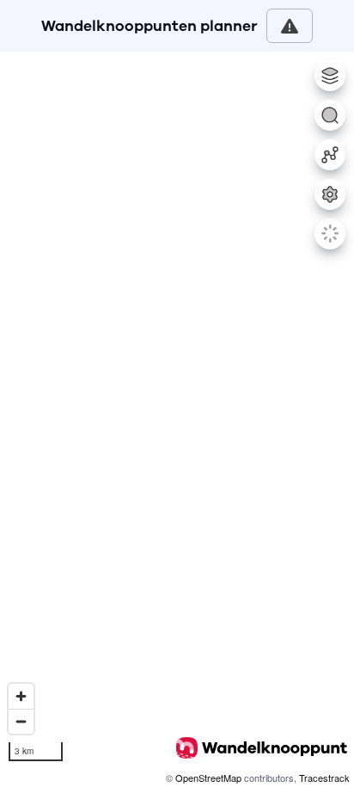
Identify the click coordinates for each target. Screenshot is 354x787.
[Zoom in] (21, 696)
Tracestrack (324, 777)
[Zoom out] (21, 721)
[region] (177, 419)
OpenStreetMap (208, 777)
